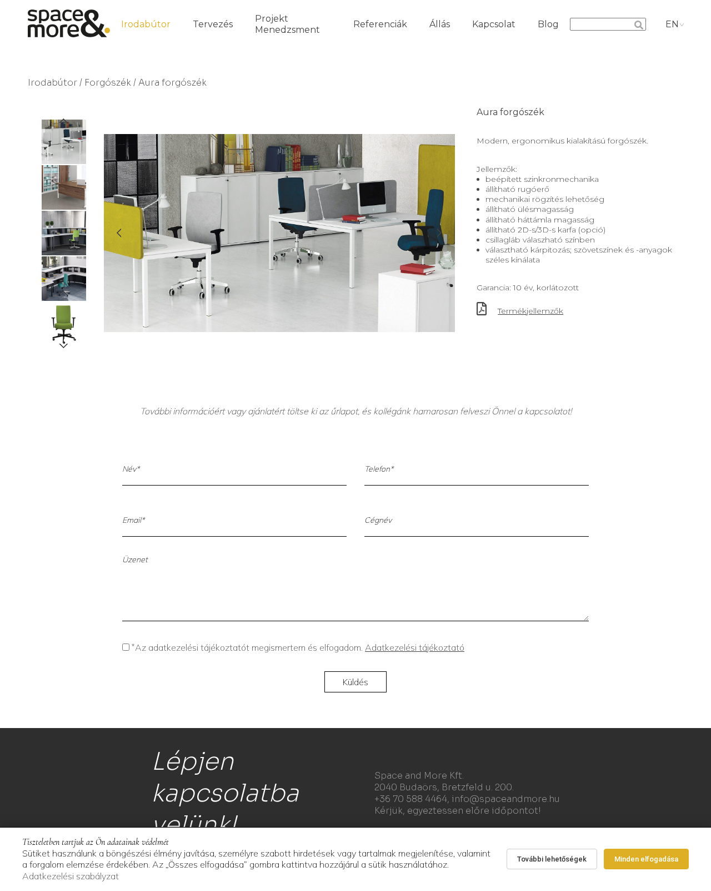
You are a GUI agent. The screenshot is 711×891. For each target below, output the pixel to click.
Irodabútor (146, 24)
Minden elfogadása (646, 859)
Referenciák (380, 24)
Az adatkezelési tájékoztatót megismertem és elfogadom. (298, 647)
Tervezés (213, 24)
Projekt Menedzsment (287, 24)
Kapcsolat (493, 24)
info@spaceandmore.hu (506, 799)
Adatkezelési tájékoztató (414, 647)
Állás (439, 24)
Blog (548, 24)
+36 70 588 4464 (410, 799)
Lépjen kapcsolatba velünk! (225, 793)
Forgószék (107, 82)
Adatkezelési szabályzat (70, 876)
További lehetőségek (552, 859)
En (672, 24)
